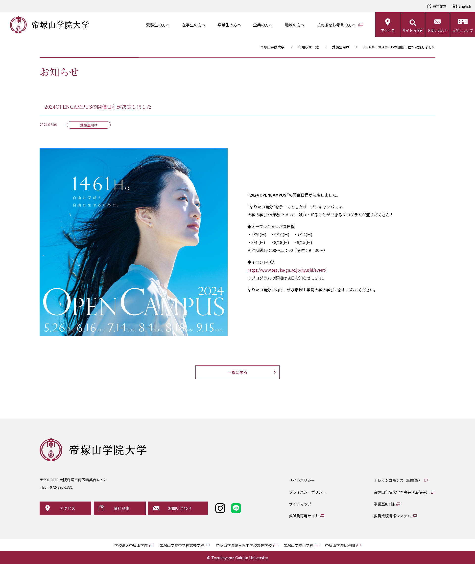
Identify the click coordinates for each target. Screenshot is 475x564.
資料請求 (440, 6)
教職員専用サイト (304, 515)
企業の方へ (263, 25)
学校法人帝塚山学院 (131, 545)
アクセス (388, 30)
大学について (462, 30)
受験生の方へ (158, 25)
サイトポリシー (302, 480)
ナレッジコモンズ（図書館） (398, 480)
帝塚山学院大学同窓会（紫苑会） (401, 492)
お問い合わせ (437, 30)
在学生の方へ (194, 25)
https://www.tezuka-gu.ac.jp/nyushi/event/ (286, 270)
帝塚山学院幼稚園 (340, 545)
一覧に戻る (237, 372)
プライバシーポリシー (307, 492)
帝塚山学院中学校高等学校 (182, 545)
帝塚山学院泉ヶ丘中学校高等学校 (244, 545)
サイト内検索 (412, 30)
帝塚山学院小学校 (298, 545)
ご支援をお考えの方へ (336, 25)
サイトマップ (300, 503)
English (464, 6)
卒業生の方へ (229, 25)
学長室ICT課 (384, 503)
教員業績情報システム (392, 515)
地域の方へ (295, 25)
